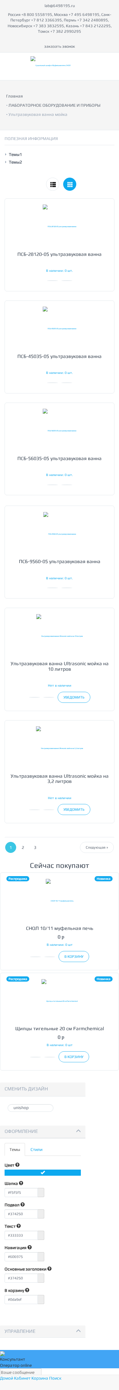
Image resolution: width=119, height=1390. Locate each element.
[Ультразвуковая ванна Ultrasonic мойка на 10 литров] (59, 636)
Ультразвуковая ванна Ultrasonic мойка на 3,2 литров (60, 778)
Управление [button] (20, 1331)
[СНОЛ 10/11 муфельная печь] (59, 900)
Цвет (10, 1165)
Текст (10, 1226)
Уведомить (74, 697)
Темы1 (15, 154)
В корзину (15, 1290)
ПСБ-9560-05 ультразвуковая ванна (59, 561)
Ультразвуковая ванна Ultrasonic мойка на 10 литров (60, 666)
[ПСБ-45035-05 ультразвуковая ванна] (59, 328)
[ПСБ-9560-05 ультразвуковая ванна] (59, 533)
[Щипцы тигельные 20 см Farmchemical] (59, 1001)
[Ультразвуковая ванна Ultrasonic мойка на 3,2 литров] (59, 748)
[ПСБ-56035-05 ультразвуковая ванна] (59, 430)
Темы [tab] (14, 1149)
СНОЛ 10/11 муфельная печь (59, 928)
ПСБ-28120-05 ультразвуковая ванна (59, 254)
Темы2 (15, 162)
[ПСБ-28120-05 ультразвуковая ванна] (59, 226)
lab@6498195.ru (60, 5)
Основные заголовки (26, 1268)
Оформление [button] (21, 1131)
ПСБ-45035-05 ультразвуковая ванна (59, 356)
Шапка (12, 1183)
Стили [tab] (36, 1149)
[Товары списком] (52, 184)
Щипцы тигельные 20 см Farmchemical (59, 1028)
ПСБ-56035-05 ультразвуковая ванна (59, 458)
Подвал (12, 1204)
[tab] (42, 1132)
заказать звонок (59, 46)
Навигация (16, 1247)
